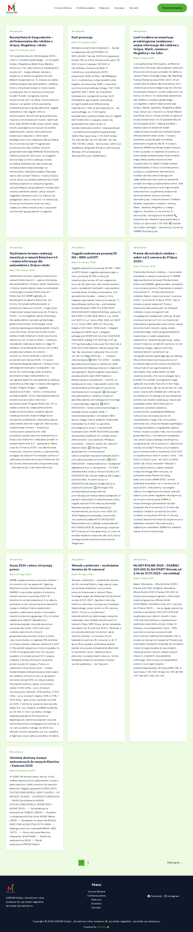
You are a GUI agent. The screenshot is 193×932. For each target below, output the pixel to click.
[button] (172, 8)
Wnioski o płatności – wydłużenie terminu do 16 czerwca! (95, 567)
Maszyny (104, 8)
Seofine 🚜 (103, 927)
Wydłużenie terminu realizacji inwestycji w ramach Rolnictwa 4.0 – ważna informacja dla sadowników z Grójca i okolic (34, 259)
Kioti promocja (82, 37)
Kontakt (134, 8)
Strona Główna (63, 8)
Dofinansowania (85, 8)
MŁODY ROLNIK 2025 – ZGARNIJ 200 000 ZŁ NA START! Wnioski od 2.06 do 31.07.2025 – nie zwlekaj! (157, 569)
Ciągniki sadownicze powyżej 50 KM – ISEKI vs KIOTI (94, 255)
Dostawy (119, 8)
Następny (175, 862)
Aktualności (16, 31)
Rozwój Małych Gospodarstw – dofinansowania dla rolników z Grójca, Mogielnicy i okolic (31, 41)
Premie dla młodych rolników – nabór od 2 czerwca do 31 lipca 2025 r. (155, 257)
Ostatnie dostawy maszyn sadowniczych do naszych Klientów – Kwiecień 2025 (34, 761)
